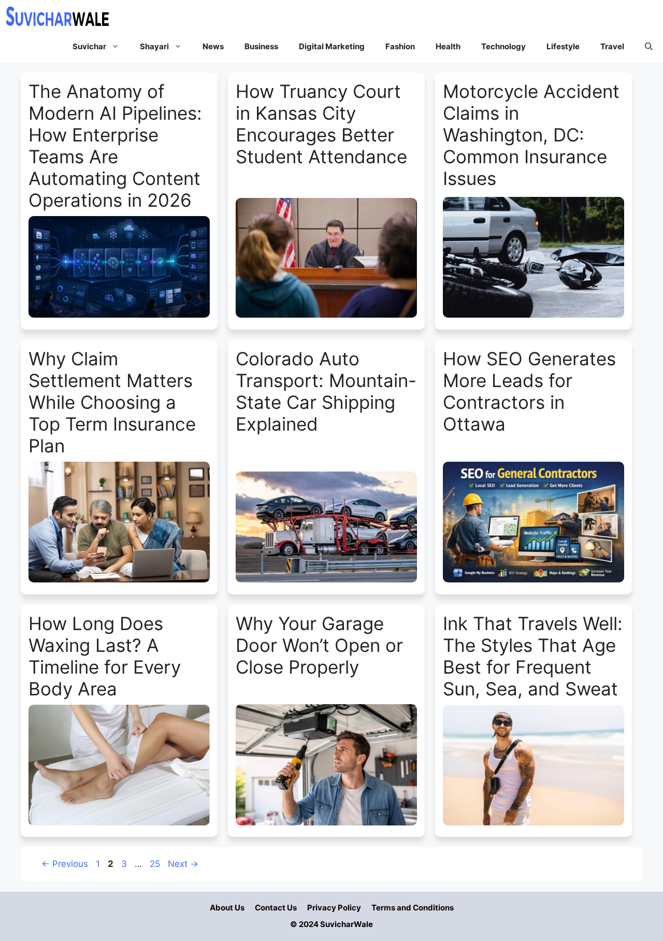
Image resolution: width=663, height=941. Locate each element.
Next (183, 864)
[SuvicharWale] (57, 15)
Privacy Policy (334, 908)
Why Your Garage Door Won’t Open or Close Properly (319, 645)
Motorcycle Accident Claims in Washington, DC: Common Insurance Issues (531, 134)
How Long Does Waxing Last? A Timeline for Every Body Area (104, 656)
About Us (227, 908)
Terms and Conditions (412, 908)
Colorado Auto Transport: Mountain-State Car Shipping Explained (326, 391)
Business (261, 46)
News (213, 46)
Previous (64, 864)
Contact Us (276, 908)
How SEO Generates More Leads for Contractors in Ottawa (529, 391)
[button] (649, 46)
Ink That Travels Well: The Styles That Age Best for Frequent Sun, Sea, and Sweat (533, 656)
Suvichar (89, 46)
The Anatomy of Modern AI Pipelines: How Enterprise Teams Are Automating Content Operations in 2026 (115, 145)
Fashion (400, 46)
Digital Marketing (332, 46)
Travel (612, 46)
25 (156, 864)
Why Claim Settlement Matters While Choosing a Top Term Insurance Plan (112, 402)
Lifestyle (563, 46)
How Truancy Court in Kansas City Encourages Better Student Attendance (321, 123)
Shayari (154, 46)
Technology (503, 46)
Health (448, 46)
